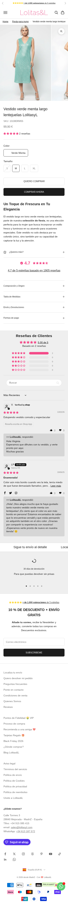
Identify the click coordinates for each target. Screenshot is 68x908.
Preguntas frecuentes (15, 684)
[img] (10, 412)
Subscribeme (34, 652)
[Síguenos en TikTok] (59, 854)
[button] (11, 133)
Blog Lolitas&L (11, 752)
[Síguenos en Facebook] (5, 854)
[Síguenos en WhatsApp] (14, 859)
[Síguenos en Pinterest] (41, 854)
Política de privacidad (15, 786)
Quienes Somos (12, 701)
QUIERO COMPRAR (34, 181)
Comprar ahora (34, 192)
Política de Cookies (14, 780)
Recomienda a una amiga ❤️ (19, 729)
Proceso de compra (14, 723)
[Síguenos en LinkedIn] (5, 859)
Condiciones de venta (15, 695)
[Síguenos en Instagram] (23, 854)
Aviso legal (9, 763)
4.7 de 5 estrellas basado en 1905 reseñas (34, 270)
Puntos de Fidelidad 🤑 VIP (18, 718)
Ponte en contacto (13, 689)
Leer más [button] (56, 485)
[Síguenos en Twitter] (14, 854)
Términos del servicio (15, 769)
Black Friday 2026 (13, 741)
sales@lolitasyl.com (21, 827)
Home (5, 21)
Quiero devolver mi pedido (18, 678)
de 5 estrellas (39, 3)
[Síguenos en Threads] (32, 854)
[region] (34, 569)
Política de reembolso (15, 792)
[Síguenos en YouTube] (50, 854)
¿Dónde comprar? (13, 746)
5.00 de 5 (43, 342)
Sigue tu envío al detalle (19, 547)
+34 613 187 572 (25, 831)
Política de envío (12, 775)
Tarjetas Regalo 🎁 (13, 735)
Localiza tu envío (12, 672)
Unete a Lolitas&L (13, 798)
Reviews (8, 707)
